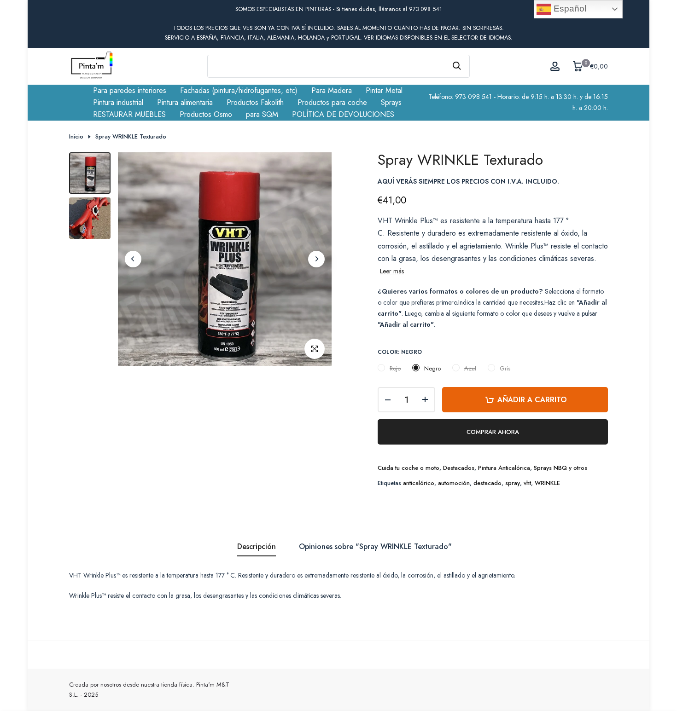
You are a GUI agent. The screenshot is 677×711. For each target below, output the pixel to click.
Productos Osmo (206, 114)
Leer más (392, 271)
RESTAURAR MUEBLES (129, 114)
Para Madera (331, 90)
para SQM (262, 114)
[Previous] (133, 259)
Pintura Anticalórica (504, 467)
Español (568, 8)
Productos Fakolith (255, 102)
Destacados (458, 467)
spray (512, 483)
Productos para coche (332, 102)
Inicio (76, 137)
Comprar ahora (493, 432)
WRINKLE (547, 483)
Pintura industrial (118, 102)
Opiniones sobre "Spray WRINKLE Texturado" (375, 546)
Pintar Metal (384, 90)
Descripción (256, 546)
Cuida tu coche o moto (408, 467)
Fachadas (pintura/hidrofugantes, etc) (239, 90)
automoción (454, 483)
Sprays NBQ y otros (560, 467)
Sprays (391, 102)
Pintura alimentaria (185, 102)
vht (527, 483)
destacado (487, 483)
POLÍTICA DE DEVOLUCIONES (343, 114)
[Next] (316, 259)
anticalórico (418, 483)
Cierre (82, 9)
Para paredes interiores (129, 90)
